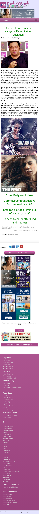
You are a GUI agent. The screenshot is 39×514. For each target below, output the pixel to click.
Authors (5, 467)
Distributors (6, 473)
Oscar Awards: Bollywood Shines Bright (25, 230)
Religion (5, 444)
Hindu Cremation (7, 494)
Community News (8, 430)
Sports (5, 446)
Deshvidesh (23, 38)
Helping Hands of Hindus (10, 502)
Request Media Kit (8, 398)
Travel (4, 448)
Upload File (6, 408)
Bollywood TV (7, 434)
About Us (5, 457)
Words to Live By (7, 452)
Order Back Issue (8, 366)
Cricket (5, 432)
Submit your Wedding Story (11, 487)
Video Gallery (6, 385)
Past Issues (6, 360)
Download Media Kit (8, 406)
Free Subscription (8, 368)
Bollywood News (13, 234)
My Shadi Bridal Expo (9, 461)
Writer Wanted (7, 475)
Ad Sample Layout (8, 400)
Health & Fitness (7, 436)
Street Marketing (8, 410)
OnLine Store (6, 477)
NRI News (5, 442)
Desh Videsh (4, 512)
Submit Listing (7, 417)
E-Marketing (6, 402)
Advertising (6, 396)
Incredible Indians (8, 438)
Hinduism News (7, 498)
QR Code (5, 481)
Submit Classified (8, 374)
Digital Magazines (8, 362)
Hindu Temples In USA (9, 500)
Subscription (6, 364)
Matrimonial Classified (9, 378)
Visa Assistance (7, 465)
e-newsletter (6, 459)
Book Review (6, 450)
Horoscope (6, 504)
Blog (4, 424)
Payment (5, 404)
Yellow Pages (7, 463)
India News (6, 440)
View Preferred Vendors (10, 415)
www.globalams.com (29, 512)
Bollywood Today (8, 426)
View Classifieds (7, 376)
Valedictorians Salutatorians (11, 471)
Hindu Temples (7, 496)
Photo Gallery (6, 383)
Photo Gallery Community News (12, 387)
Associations (6, 469)
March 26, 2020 (12, 38)
